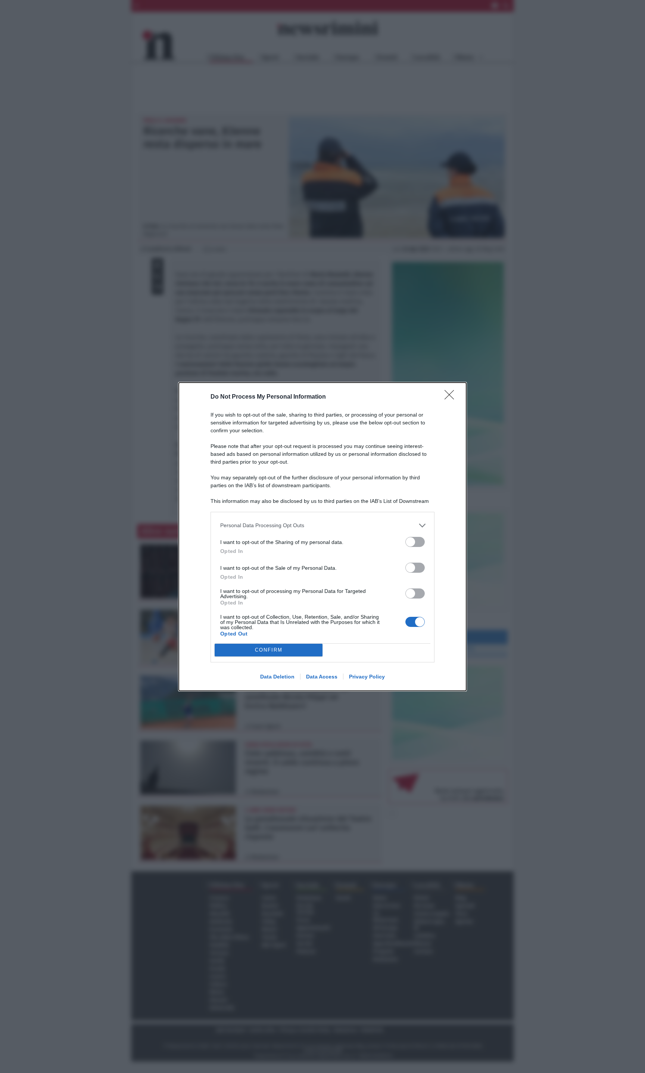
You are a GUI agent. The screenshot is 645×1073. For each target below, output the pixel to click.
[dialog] (322, 537)
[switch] (415, 542)
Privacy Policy (367, 677)
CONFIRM (269, 650)
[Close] (452, 397)
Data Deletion (277, 677)
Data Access (321, 677)
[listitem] (322, 525)
